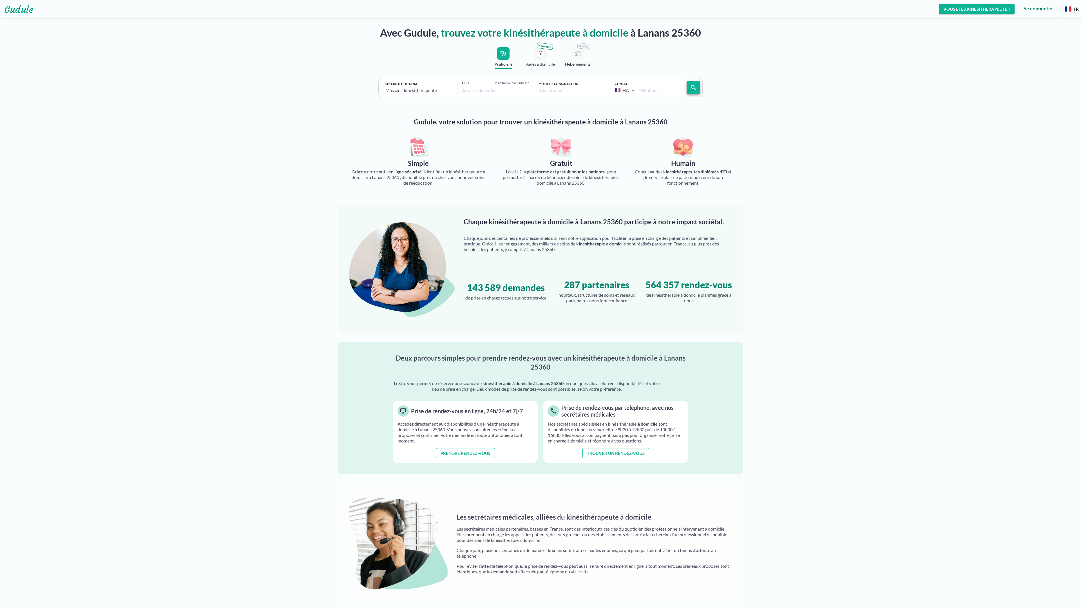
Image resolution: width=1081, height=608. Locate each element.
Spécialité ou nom (401, 84)
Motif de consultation (559, 84)
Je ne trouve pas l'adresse (511, 83)
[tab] (503, 59)
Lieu (465, 83)
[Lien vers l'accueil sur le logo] (16, 9)
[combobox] (419, 90)
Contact (622, 84)
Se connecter (1038, 8)
